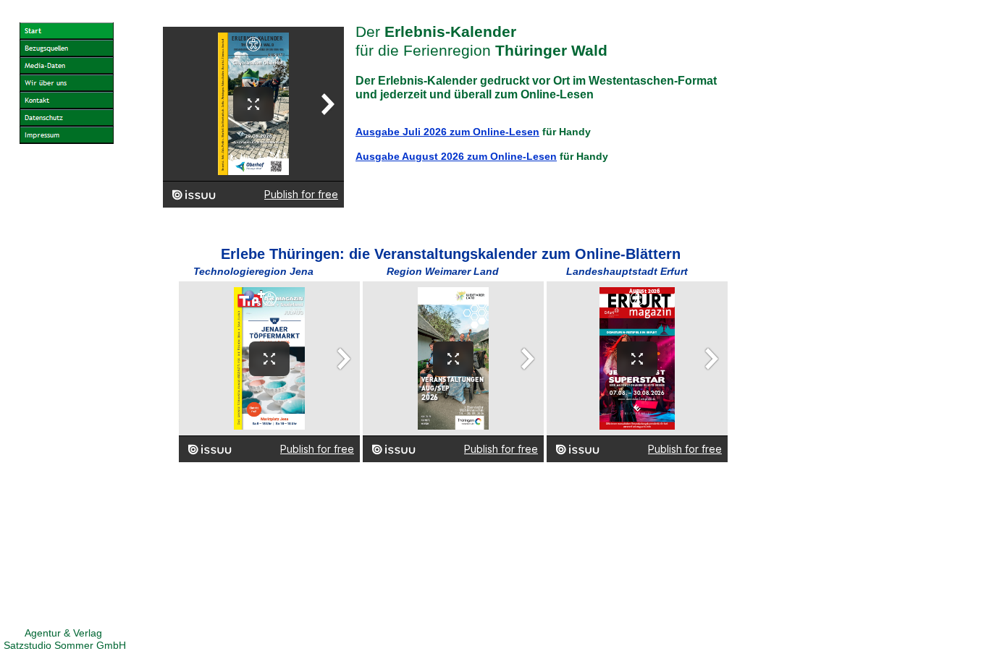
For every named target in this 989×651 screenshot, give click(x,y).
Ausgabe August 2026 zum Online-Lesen (456, 156)
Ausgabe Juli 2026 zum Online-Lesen (447, 131)
